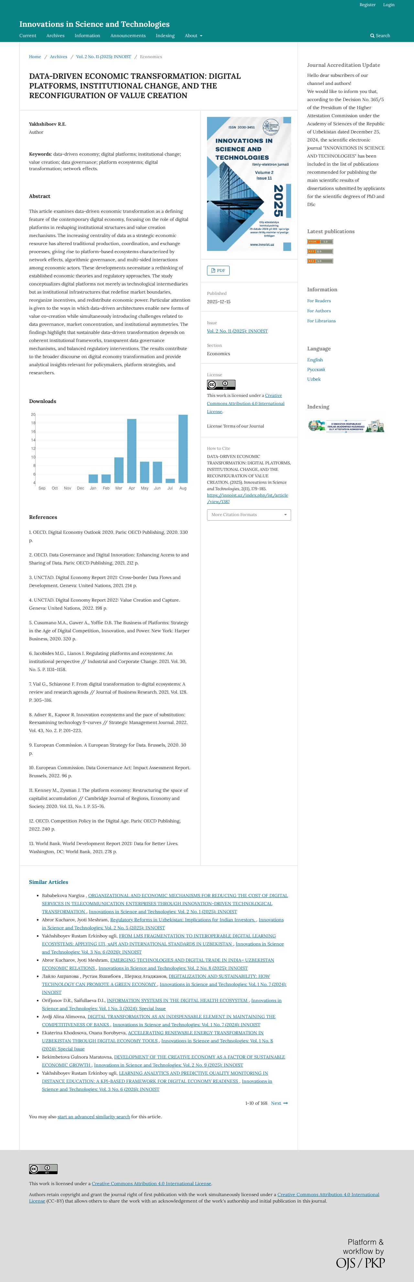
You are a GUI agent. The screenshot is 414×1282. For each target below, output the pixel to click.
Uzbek (314, 379)
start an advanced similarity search (94, 1117)
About (192, 35)
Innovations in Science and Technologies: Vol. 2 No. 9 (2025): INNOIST (168, 1065)
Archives (55, 35)
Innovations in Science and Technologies (94, 24)
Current (27, 35)
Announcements (128, 35)
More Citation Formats (234, 514)
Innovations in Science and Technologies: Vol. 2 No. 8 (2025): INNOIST (173, 968)
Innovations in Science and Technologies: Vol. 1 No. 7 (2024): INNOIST (186, 1025)
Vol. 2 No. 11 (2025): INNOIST (103, 56)
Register (368, 4)
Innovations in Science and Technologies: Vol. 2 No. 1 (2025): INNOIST (163, 912)
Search (382, 35)
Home (35, 56)
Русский (316, 369)
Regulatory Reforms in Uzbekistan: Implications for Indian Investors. (183, 920)
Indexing (165, 35)
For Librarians (321, 321)
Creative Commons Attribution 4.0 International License (246, 403)
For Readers (319, 301)
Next (276, 1103)
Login (389, 4)
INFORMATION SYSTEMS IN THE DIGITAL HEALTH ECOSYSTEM (178, 1000)
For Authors (319, 311)
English (315, 360)
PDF (220, 270)
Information (87, 35)
